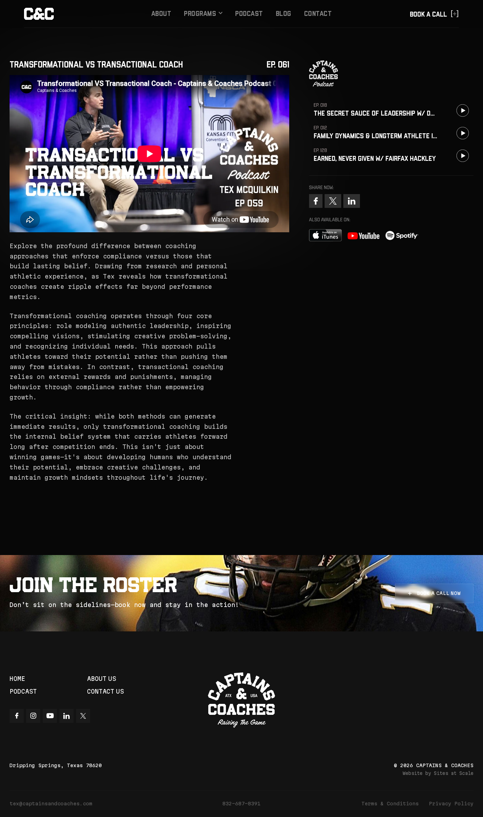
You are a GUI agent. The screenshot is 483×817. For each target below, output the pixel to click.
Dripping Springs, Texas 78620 (56, 765)
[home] (69, 14)
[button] (203, 14)
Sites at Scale (453, 773)
